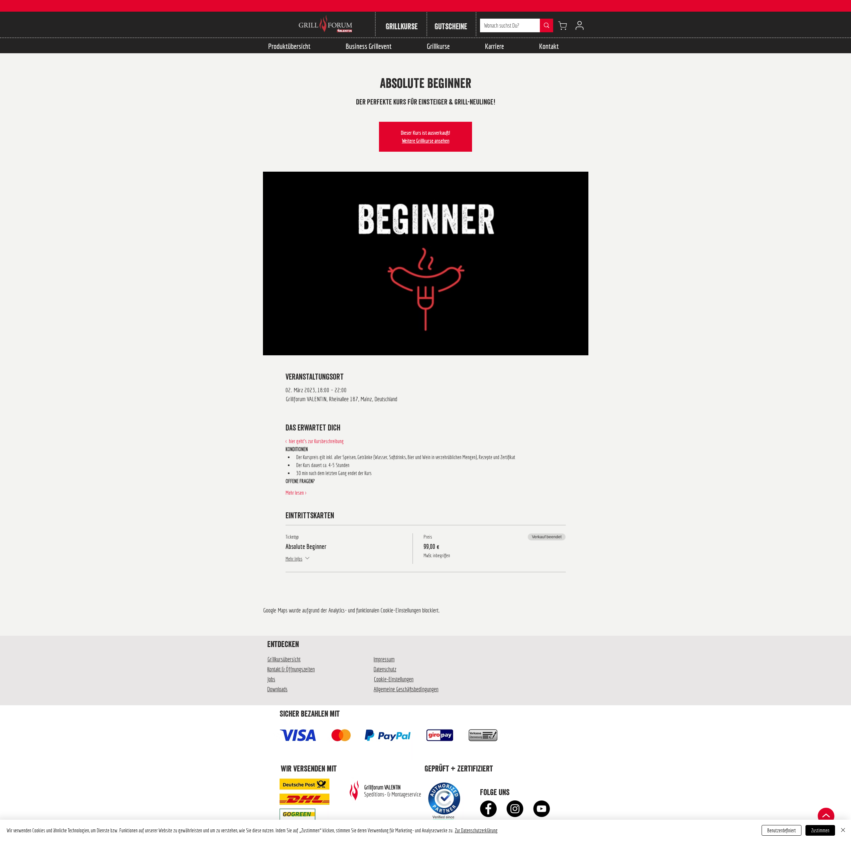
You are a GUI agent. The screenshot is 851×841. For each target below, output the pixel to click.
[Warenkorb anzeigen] (562, 25)
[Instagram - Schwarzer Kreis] (515, 808)
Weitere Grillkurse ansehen (425, 141)
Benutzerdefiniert (781, 830)
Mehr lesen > (296, 493)
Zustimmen (820, 830)
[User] (579, 25)
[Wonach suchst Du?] (546, 25)
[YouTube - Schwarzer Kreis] (541, 808)
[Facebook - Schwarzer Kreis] (488, 808)
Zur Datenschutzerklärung (476, 830)
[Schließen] (843, 830)
